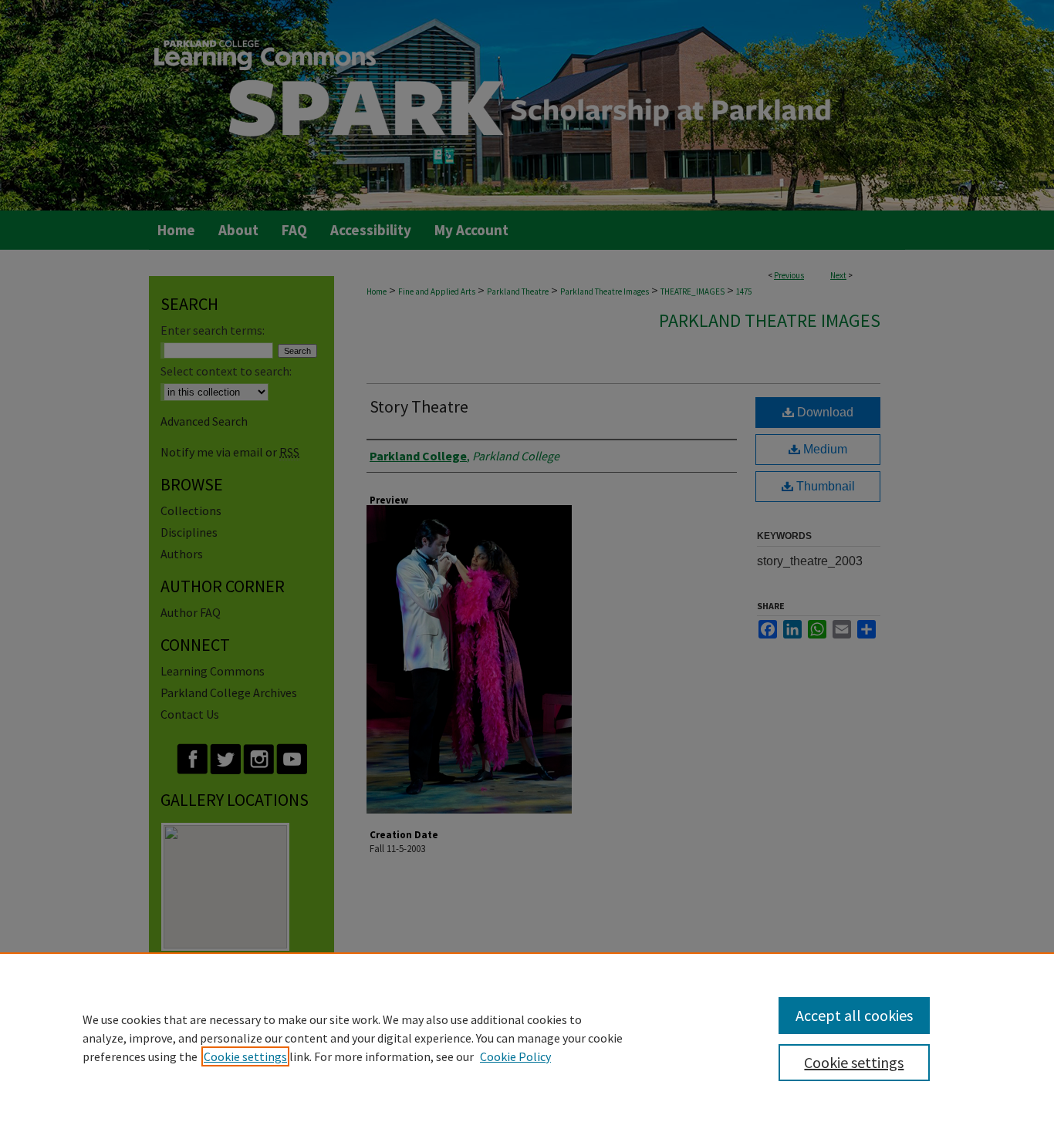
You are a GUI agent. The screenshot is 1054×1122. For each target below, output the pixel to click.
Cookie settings (245, 1056)
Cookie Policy (515, 1056)
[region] (527, 1037)
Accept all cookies (854, 1015)
